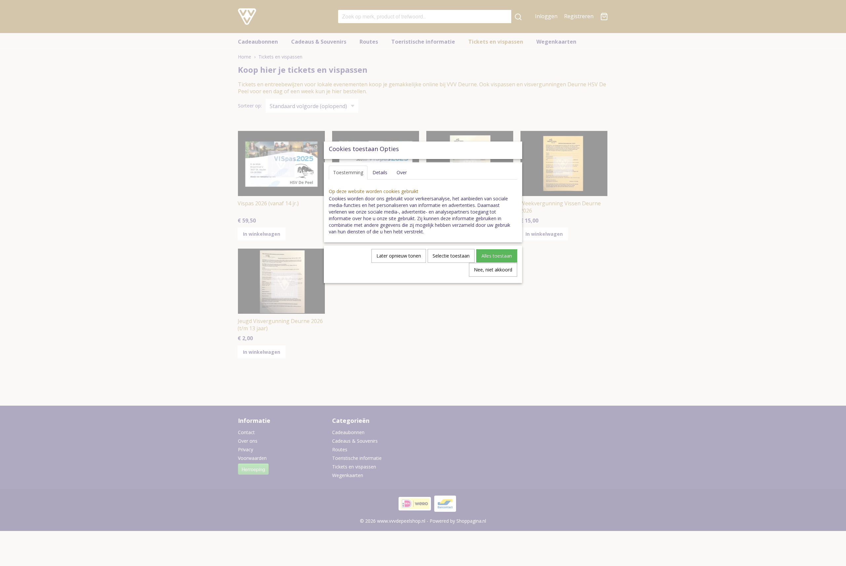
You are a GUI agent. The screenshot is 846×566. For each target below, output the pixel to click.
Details (379, 172)
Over (402, 172)
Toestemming (348, 172)
